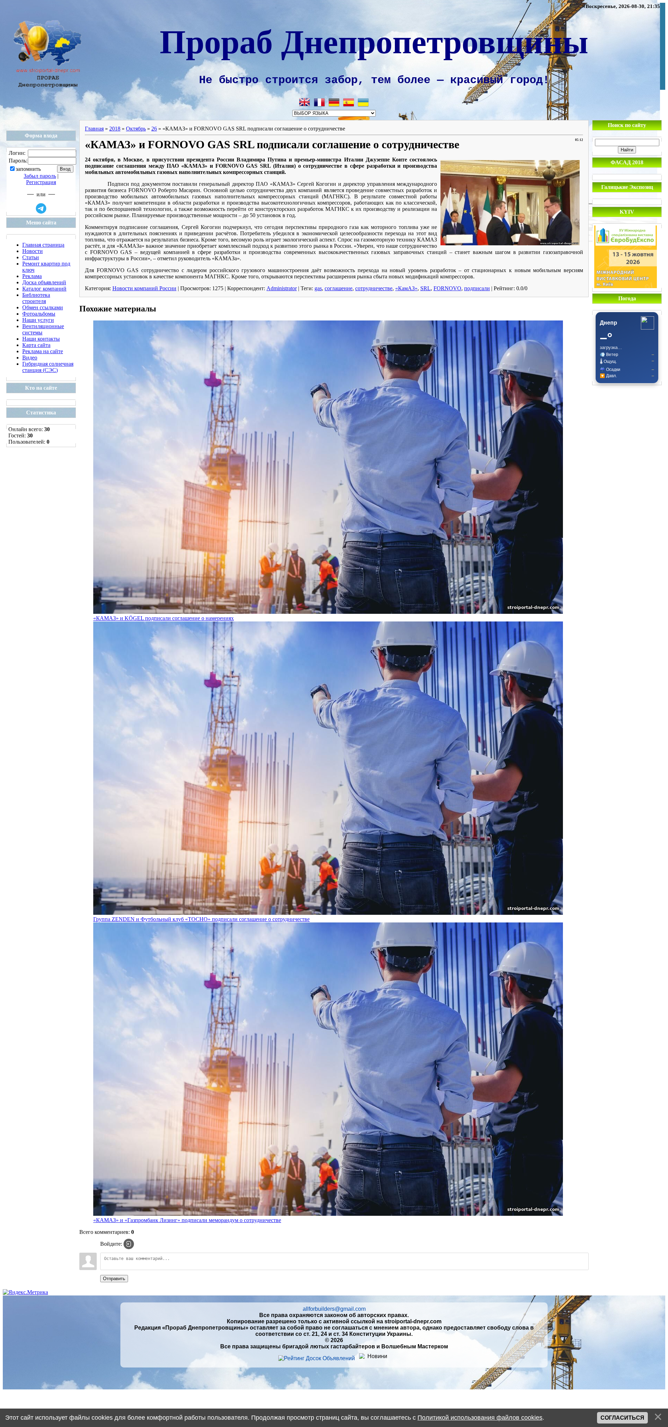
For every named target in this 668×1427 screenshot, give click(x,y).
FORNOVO (447, 288)
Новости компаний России (144, 288)
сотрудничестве (373, 288)
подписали (477, 288)
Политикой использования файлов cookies (480, 1417)
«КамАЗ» (406, 288)
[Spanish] (348, 102)
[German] (334, 102)
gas (318, 288)
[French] (319, 102)
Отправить (114, 1278)
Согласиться (622, 1418)
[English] (304, 102)
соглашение (338, 288)
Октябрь (136, 129)
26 (154, 129)
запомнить (28, 169)
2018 (114, 129)
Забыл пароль (40, 176)
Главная (94, 129)
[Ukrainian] (363, 102)
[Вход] (129, 1244)
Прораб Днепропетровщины (374, 40)
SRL (425, 288)
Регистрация (41, 182)
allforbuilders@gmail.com (334, 1309)
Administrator (282, 288)
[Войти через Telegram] (41, 208)
